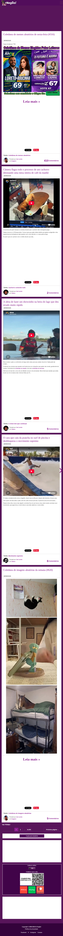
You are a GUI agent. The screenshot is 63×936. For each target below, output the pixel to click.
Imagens (13, 161)
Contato (40, 932)
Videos (13, 293)
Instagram (33, 932)
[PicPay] (32, 889)
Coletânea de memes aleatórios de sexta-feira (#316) (29, 34)
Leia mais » (31, 101)
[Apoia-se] (24, 889)
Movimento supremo (15, 556)
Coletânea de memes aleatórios (19, 155)
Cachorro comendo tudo (17, 287)
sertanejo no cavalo (20, 368)
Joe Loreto (19, 159)
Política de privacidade (31, 929)
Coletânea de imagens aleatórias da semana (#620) (28, 570)
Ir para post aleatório (32, 836)
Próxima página (52, 829)
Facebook (23, 932)
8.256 (29, 829)
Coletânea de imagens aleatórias (19, 813)
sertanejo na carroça (38, 368)
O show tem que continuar (17, 424)
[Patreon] (40, 889)
